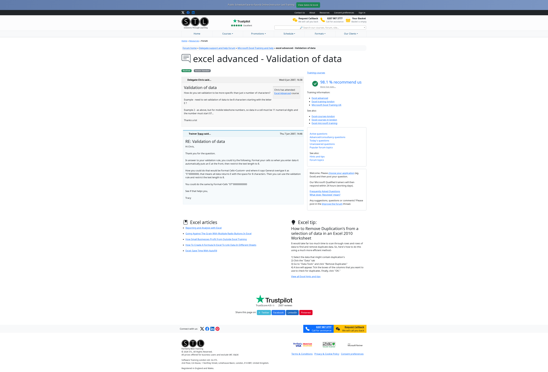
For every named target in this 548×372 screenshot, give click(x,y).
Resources (325, 12)
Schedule (288, 33)
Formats (319, 33)
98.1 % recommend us (340, 82)
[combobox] (320, 28)
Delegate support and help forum (217, 48)
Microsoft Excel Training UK (326, 105)
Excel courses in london (324, 119)
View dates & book (308, 5)
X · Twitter (264, 312)
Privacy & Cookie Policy (326, 353)
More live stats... (328, 86)
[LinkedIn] (193, 13)
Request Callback (354, 327)
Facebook (278, 312)
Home (197, 33)
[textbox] (320, 28)
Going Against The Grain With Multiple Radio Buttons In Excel (218, 233)
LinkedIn (292, 312)
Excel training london (323, 101)
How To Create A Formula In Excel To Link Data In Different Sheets (221, 245)
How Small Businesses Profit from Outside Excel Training (216, 239)
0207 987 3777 (323, 327)
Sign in (362, 12)
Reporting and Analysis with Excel (204, 227)
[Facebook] (188, 13)
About (312, 12)
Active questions (318, 133)
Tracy (201, 133)
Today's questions (319, 140)
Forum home (190, 48)
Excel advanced (320, 98)
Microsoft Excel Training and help (256, 48)
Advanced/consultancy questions (327, 137)
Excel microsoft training (324, 123)
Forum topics (317, 160)
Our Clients (350, 33)
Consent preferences (344, 12)
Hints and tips (317, 156)
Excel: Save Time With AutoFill (201, 250)
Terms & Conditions (302, 353)
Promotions (257, 33)
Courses (226, 33)
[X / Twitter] (183, 13)
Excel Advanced (282, 93)
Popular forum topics (321, 147)
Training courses (316, 72)
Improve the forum (332, 203)
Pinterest (306, 312)
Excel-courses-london (323, 116)
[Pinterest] (217, 329)
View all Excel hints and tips (306, 276)
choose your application (341, 173)
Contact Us (300, 12)
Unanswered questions (322, 144)
